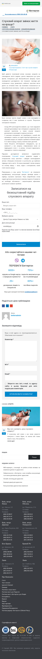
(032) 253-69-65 (7, 568)
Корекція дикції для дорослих (12, 482)
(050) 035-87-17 (7, 537)
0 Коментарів (13, 70)
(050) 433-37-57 (7, 573)
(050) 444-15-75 (28, 537)
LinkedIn (7, 305)
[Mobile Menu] (14, 10)
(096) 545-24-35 (7, 540)
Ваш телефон (7, 209)
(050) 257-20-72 (28, 556)
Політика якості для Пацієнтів (11, 592)
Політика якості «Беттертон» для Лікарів (14, 594)
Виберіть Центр (7, 216)
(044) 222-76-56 (7, 535)
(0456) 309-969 (7, 552)
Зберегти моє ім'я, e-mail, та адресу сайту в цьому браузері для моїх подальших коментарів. (21, 386)
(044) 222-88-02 (28, 535)
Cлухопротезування (15, 67)
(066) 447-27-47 (7, 516)
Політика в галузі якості (9, 589)
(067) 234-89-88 (7, 556)
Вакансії (4, 599)
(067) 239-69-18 (28, 540)
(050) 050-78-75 (28, 516)
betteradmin (14, 65)
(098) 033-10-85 (28, 570)
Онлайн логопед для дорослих (13, 478)
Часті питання (6, 582)
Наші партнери (6, 603)
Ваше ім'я (5, 202)
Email (11, 305)
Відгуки (4, 601)
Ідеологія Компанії (7, 585)
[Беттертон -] (32, 11)
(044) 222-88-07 (7, 514)
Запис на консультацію (31, 3)
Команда (4, 587)
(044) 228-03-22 (28, 514)
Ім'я (7, 364)
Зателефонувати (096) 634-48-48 (16, 14)
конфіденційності (31, 292)
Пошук (4, 452)
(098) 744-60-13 (28, 554)
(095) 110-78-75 (28, 568)
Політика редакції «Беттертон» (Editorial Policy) (16, 610)
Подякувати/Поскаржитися (10, 608)
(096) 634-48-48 (7, 519)
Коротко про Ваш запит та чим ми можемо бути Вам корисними (20, 230)
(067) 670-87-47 (7, 570)
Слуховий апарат (18, 156)
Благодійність (6, 596)
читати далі (11, 441)
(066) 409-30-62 (7, 554)
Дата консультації (8, 223)
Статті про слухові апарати (30, 67)
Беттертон (25, 172)
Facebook (3, 305)
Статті (4, 580)
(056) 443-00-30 (28, 552)
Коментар (9, 339)
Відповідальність (7, 606)
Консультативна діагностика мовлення (15, 486)
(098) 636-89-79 (28, 519)
